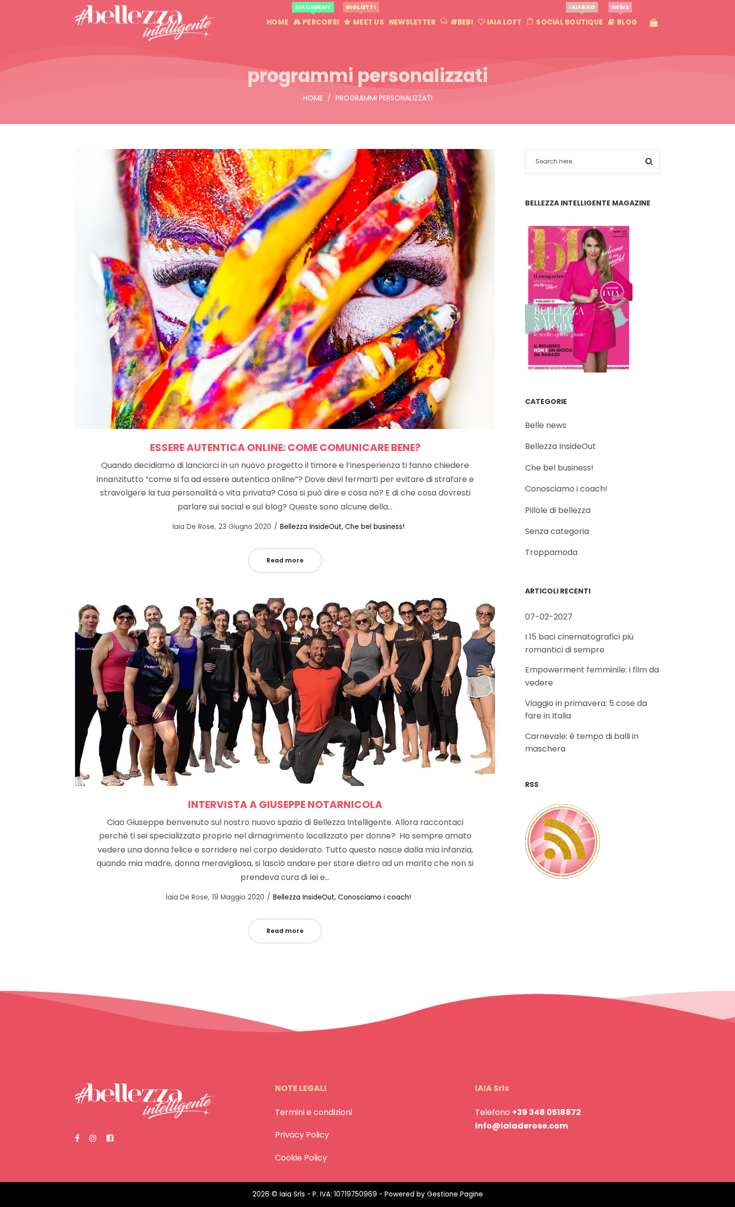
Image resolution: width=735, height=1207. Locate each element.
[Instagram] (93, 1138)
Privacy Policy (302, 1134)
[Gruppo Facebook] (110, 1138)
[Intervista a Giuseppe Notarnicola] (285, 692)
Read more (285, 560)
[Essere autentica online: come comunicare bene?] (285, 289)
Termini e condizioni (313, 1112)
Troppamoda (551, 552)
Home (313, 98)
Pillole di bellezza (557, 510)
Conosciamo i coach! (374, 897)
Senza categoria (557, 531)
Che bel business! (374, 527)
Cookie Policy (301, 1158)
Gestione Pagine (455, 1194)
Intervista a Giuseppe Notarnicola (285, 805)
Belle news (545, 425)
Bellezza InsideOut (311, 527)
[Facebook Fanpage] (77, 1138)
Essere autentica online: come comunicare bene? (285, 447)
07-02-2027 (548, 616)
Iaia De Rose (188, 527)
